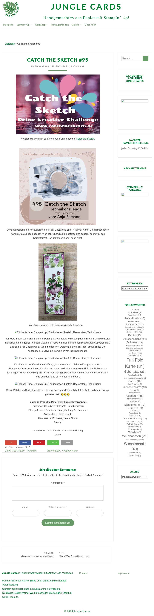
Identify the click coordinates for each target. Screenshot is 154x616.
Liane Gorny (42, 66)
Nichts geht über (135, 408)
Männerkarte (134, 404)
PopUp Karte (135, 413)
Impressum (123, 573)
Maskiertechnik (134, 398)
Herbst (135, 390)
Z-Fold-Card (134, 452)
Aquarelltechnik (135, 315)
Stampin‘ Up (23, 25)
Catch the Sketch (85, 138)
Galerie (76, 25)
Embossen (135, 342)
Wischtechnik (135, 446)
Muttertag (135, 401)
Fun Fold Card (135, 355)
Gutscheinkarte (135, 387)
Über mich (90, 25)
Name (26, 507)
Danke (135, 335)
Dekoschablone (135, 339)
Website (90, 507)
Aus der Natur (135, 321)
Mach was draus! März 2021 (74, 554)
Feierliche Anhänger (134, 348)
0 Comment (77, 66)
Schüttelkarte (135, 424)
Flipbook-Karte (70, 450)
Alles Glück (134, 312)
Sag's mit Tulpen (135, 421)
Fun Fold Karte (135, 363)
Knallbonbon (134, 392)
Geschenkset (135, 375)
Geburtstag (135, 371)
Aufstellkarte (135, 318)
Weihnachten (135, 435)
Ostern (135, 410)
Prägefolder (135, 415)
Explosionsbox (134, 345)
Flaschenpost (135, 353)
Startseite (8, 25)
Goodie (134, 381)
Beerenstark (53, 450)
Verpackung (134, 432)
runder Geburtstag (135, 418)
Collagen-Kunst (135, 332)
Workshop (40, 25)
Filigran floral (135, 350)
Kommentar (58, 482)
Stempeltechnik (135, 427)
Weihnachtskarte (135, 439)
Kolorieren (135, 395)
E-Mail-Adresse (58, 507)
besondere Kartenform (134, 327)
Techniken (31, 450)
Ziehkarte (135, 455)
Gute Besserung (135, 384)
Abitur (135, 309)
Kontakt (83, 573)
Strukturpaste (135, 429)
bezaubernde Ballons (135, 329)
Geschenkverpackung (135, 377)
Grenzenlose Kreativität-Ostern (37, 554)
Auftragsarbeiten (60, 25)
